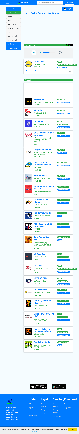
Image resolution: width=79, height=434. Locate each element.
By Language (12, 48)
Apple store (68, 404)
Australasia (12, 24)
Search (68, 3)
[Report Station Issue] (70, 71)
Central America (13, 28)
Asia (9, 20)
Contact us (57, 416)
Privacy (43, 410)
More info (34, 431)
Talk (30, 411)
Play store (67, 408)
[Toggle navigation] (7, 3)
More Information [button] (32, 71)
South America (13, 40)
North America (13, 36)
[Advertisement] (12, 81)
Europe (10, 32)
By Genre (11, 44)
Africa (10, 16)
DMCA (43, 414)
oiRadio (24, 3)
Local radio (12, 12)
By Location (12, 9)
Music (31, 404)
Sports (31, 408)
